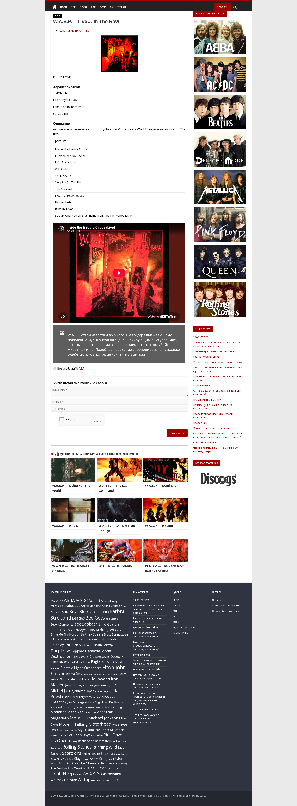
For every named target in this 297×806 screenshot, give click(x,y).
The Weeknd (77, 768)
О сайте (216, 600)
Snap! (87, 759)
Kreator (57, 702)
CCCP (103, 7)
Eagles (96, 661)
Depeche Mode (98, 650)
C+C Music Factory (65, 639)
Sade (121, 747)
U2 (116, 768)
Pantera (107, 730)
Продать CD (200, 422)
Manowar (75, 711)
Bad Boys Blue (74, 611)
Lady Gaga (94, 702)
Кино (114, 779)
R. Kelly (74, 741)
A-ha (59, 601)
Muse (115, 725)
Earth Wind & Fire (110, 662)
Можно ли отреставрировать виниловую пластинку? (146, 645)
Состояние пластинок (206, 442)
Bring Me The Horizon (65, 634)
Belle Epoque (112, 619)
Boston (118, 630)
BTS (53, 639)
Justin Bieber (70, 697)
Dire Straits (102, 657)
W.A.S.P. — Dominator (161, 485)
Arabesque (72, 605)
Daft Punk (71, 645)
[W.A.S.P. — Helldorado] (119, 541)
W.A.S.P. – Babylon (159, 526)
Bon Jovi (107, 629)
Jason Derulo (101, 685)
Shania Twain (120, 753)
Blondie (56, 629)
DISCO (83, 7)
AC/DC (82, 600)
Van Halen (79, 774)
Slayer (79, 758)
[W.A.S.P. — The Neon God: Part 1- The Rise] (165, 541)
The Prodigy (59, 768)
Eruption (87, 673)
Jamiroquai (73, 685)
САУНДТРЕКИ (118, 7)
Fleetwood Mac (99, 674)
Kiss (105, 696)
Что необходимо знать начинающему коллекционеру (146, 718)
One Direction (66, 730)
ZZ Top (84, 779)
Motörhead (99, 724)
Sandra (56, 753)
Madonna (59, 711)
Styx (110, 759)
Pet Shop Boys (78, 735)
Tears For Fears (68, 763)
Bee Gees (95, 618)
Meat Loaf (104, 711)
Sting (103, 758)
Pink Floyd (113, 735)
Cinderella (111, 639)
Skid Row (68, 759)
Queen (63, 740)
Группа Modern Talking (206, 356)
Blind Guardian (110, 624)
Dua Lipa (86, 662)
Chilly (102, 639)
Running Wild (104, 747)
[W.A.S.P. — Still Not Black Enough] (119, 500)
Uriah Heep (62, 774)
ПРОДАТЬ (222, 7)
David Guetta (85, 645)
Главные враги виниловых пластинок (215, 351)
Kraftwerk (114, 697)
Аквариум (95, 780)
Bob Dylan (68, 630)
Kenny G (97, 697)
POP (73, 7)
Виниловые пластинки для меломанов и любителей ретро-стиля (148, 609)
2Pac (53, 601)
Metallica (79, 718)
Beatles (78, 618)
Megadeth (60, 718)
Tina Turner (96, 768)
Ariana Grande (111, 606)
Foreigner (112, 673)
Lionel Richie (94, 708)
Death (98, 645)
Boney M (93, 630)
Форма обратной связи (225, 611)
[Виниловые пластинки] (54, 7)
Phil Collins (97, 735)
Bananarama (99, 611)
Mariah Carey (90, 712)
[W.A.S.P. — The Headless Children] (73, 541)
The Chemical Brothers (97, 763)
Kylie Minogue (75, 702)
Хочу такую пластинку (74, 31)
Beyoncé (56, 624)
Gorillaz (65, 679)
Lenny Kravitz (76, 707)
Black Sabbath (84, 624)
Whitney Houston (64, 779)
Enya (78, 673)
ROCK (63, 7)
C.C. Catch (80, 639)
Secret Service (91, 754)
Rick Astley (119, 741)
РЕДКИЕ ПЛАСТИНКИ (185, 627)
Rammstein (103, 741)
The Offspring (121, 763)
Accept (94, 600)
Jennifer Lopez (84, 691)
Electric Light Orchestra (81, 667)
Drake (63, 662)
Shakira (107, 753)
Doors (115, 656)
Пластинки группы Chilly (207, 399)
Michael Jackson (103, 718)
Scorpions (71, 753)
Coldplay (57, 645)
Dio (92, 656)
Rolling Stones (77, 747)
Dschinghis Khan (74, 662)
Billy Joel (66, 624)
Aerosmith (106, 601)
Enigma (70, 674)
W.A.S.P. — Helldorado (115, 566)
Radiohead (86, 741)
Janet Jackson (88, 685)
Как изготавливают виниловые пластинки (217, 362)
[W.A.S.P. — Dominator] (165, 460)
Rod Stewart (56, 748)
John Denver (100, 691)
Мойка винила (201, 385)
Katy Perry (85, 697)
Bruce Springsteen (116, 634)
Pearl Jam (62, 735)
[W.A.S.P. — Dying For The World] (73, 460)
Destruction (61, 656)
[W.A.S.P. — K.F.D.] (73, 500)
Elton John (114, 667)
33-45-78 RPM (201, 337)
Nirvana (123, 724)
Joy (108, 691)
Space (94, 759)
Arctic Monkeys (91, 606)
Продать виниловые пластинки (211, 428)
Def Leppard (74, 651)
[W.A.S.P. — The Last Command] (119, 460)
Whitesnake (111, 774)
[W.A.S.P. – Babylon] (165, 500)
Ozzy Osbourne (87, 729)
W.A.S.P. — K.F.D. (65, 526)
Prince (53, 741)
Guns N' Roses (80, 679)
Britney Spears (92, 634)
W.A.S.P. (80, 368)
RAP (93, 7)
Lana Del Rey (110, 702)
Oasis (54, 730)
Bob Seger (80, 630)
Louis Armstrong (111, 707)
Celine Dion (93, 639)
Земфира (105, 780)
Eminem (57, 673)
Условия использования (226, 605)
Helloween (100, 679)
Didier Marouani (80, 656)
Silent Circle (57, 759)
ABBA (69, 600)
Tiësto (110, 768)
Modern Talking (73, 724)
